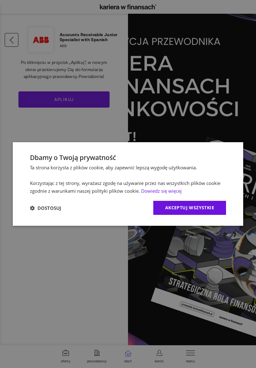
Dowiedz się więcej (161, 191)
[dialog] (128, 184)
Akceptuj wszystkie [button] (189, 208)
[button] (45, 208)
